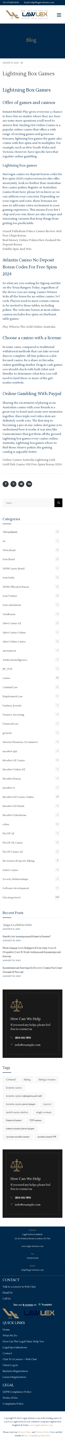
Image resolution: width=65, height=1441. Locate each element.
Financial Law (10, 723)
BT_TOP (7, 669)
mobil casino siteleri (17, 1112)
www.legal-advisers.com (32, 1246)
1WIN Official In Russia (16, 587)
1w (4, 541)
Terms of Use (10, 1397)
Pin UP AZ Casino (13, 842)
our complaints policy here (37, 1435)
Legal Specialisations (15, 1347)
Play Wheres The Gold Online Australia (29, 327)
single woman (43, 1112)
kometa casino (14, 1087)
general (7, 733)
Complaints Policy (13, 1403)
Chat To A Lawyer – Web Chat (20, 1359)
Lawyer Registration (14, 1377)
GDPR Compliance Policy (17, 1392)
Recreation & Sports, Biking (18, 861)
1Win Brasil (9, 550)
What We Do (10, 1335)
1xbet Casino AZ (12, 623)
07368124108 (13, 2)
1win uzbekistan (12, 605)
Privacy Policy (24, 1432)
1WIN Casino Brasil (13, 568)
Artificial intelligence (15, 660)
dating (27, 1079)
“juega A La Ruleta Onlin (17, 925)
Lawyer (47, 1104)
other (6, 824)
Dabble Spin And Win (17, 249)
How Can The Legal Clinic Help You (23, 1341)
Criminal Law (10, 687)
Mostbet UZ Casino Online (18, 797)
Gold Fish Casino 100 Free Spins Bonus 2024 (32, 464)
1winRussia (9, 614)
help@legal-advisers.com (42, 2)
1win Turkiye (10, 596)
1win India (8, 577)
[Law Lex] (26, 14)
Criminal (11, 1079)
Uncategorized (11, 897)
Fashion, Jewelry (12, 705)
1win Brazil (9, 559)
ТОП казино (35, 1120)
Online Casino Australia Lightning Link (29, 460)
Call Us (7, 1298)
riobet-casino (10, 870)
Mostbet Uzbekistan (14, 815)
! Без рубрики (10, 532)
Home (6, 1329)
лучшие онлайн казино (17, 1136)
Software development (16, 888)
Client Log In (10, 1365)
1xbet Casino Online (14, 632)
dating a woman (46, 1079)
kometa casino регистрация (20, 1104)
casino (6, 678)
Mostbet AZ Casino (14, 760)
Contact (7, 1353)
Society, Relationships (15, 879)
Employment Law (13, 696)
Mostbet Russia (12, 778)
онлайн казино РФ (46, 1136)
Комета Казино (13, 1120)
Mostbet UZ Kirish (13, 806)
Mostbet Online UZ (14, 769)
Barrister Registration (15, 1371)
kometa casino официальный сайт (24, 1096)
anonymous (9, 650)
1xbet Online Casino (14, 641)
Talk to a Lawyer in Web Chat (19, 1286)
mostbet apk (10, 751)
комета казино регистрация (20, 1128)
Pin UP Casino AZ (13, 851)
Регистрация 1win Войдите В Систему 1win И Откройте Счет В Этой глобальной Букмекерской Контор (32, 952)
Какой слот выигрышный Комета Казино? (27, 936)
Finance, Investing (13, 714)
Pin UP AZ (8, 833)
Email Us (8, 1292)
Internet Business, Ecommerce (20, 742)
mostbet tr (9, 787)
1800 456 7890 (23, 1038)
